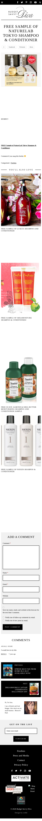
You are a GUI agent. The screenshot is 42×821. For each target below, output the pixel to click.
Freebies (13, 163)
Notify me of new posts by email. (16, 620)
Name (5, 573)
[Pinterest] (26, 2)
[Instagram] (31, 2)
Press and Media (21, 755)
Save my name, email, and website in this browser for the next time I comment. (21, 611)
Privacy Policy (21, 764)
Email (5, 584)
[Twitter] (22, 2)
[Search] (40, 2)
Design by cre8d (21, 813)
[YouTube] (35, 2)
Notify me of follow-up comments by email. (20, 617)
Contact (21, 760)
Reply (4, 654)
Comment (7, 543)
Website (5, 596)
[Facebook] (17, 2)
